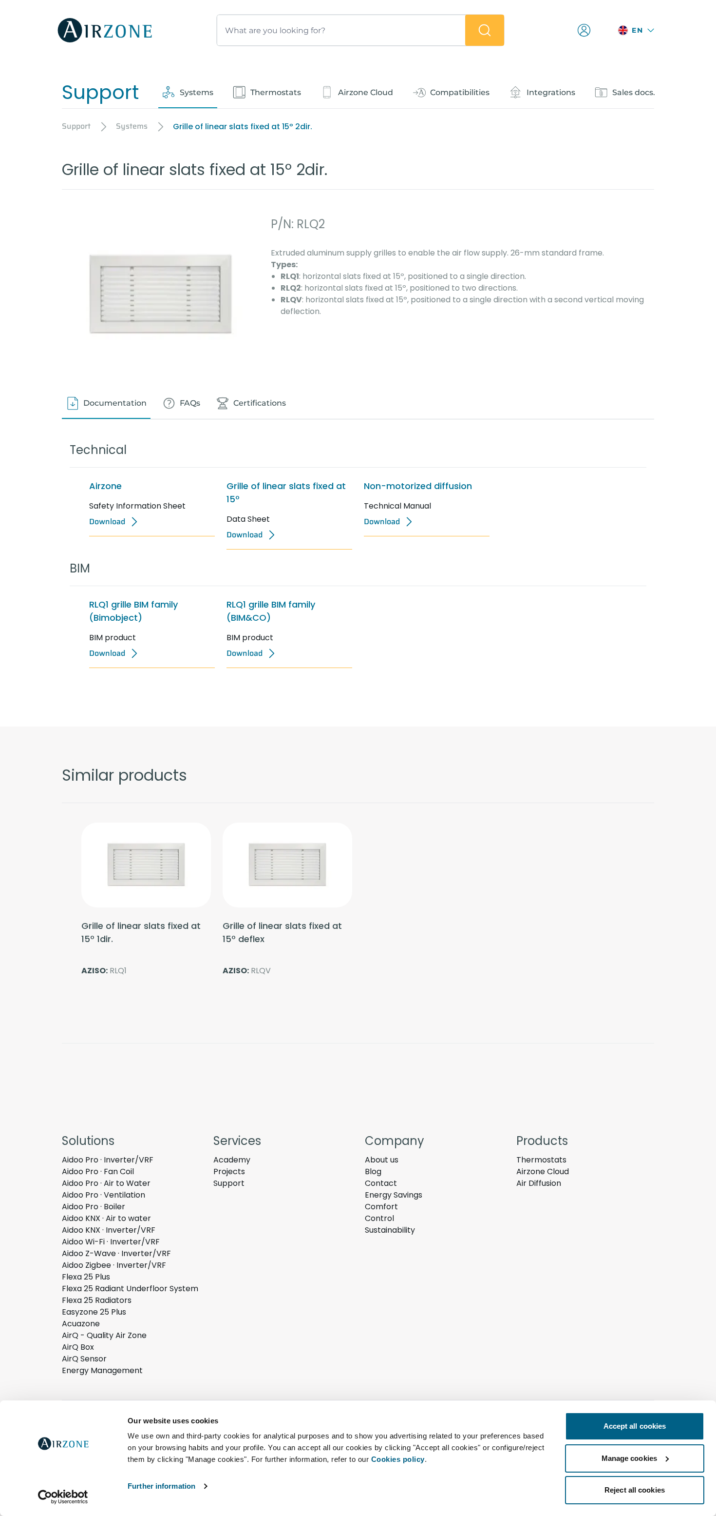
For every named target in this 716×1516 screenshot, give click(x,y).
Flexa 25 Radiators (97, 1300)
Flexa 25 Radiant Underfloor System (130, 1288)
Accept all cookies (634, 1426)
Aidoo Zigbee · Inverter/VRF (114, 1265)
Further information (161, 1486)
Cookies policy (398, 1459)
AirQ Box (78, 1347)
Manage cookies (629, 1458)
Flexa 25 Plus (86, 1276)
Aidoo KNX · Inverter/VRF (108, 1230)
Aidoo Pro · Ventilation (103, 1195)
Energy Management (102, 1370)
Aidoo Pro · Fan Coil (98, 1171)
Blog (373, 1171)
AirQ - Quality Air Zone (104, 1335)
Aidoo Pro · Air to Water (106, 1183)
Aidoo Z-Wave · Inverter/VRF (116, 1253)
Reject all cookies (634, 1490)
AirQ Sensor (84, 1358)
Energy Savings (393, 1195)
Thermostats (541, 1159)
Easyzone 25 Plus (94, 1312)
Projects (229, 1171)
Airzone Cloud (542, 1171)
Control (379, 1218)
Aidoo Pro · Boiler (93, 1206)
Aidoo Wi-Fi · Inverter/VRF (111, 1241)
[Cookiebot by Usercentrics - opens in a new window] (63, 1497)
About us (381, 1159)
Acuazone (81, 1323)
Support (229, 1183)
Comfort (381, 1206)
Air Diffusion (538, 1183)
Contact (381, 1183)
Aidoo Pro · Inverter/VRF (107, 1159)
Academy (231, 1159)
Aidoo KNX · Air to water (106, 1218)
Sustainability (390, 1230)
